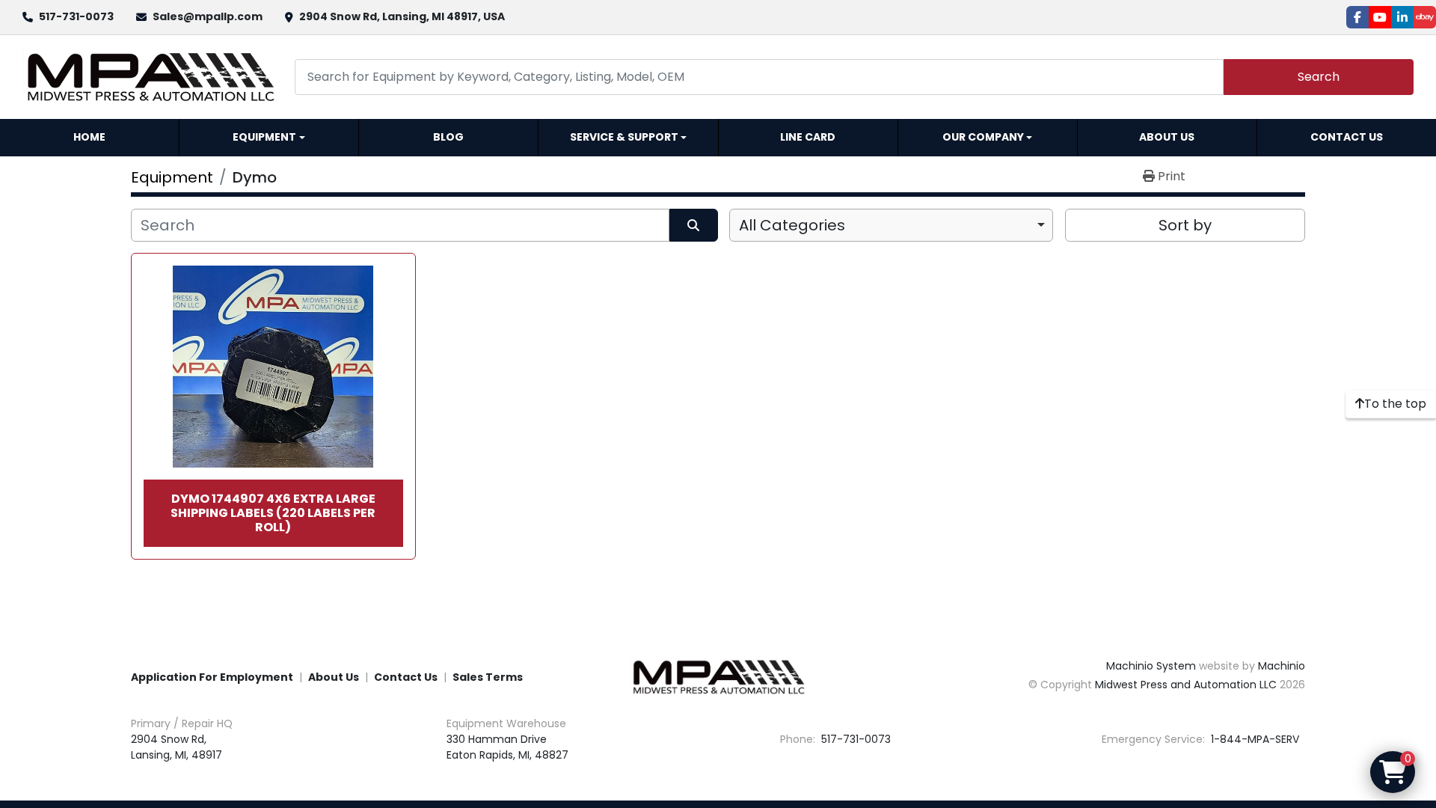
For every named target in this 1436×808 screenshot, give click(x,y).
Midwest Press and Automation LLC (1186, 684)
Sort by (1185, 225)
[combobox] (891, 225)
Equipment (264, 136)
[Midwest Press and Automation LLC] (718, 676)
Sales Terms (487, 677)
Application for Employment (212, 677)
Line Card (807, 136)
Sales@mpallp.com (208, 16)
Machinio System (1151, 665)
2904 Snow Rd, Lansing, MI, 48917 (176, 747)
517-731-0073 (76, 16)
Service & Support (624, 136)
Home (89, 136)
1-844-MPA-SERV (1253, 739)
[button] (269, 137)
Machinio (1281, 665)
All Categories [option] (792, 225)
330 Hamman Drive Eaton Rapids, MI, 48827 (507, 747)
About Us (1166, 136)
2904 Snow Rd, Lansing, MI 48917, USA (402, 16)
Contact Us (1346, 136)
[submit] (693, 225)
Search (1319, 76)
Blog (448, 136)
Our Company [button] (983, 136)
